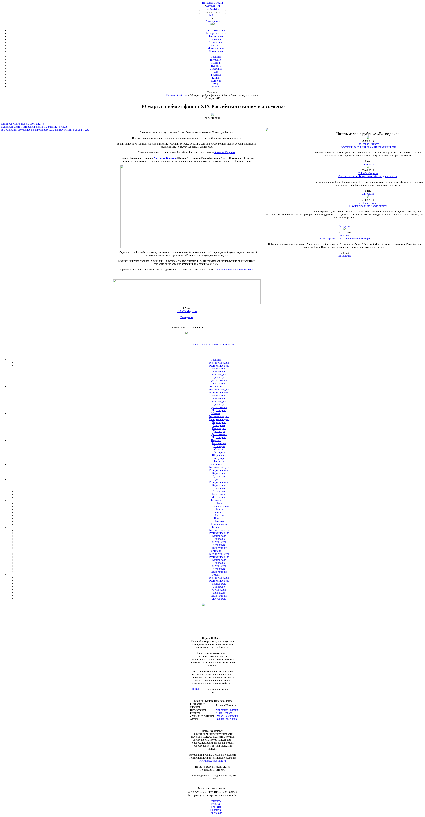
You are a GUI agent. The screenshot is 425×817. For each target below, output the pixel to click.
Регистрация (212, 21)
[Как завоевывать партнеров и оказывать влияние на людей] (212, 123)
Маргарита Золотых (227, 709)
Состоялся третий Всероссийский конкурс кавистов (367, 176)
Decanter (344, 235)
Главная (170, 95)
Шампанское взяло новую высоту (368, 205)
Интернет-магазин (212, 2)
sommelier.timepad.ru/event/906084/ (234, 269)
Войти (212, 15)
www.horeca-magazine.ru (212, 760)
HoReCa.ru (198, 689)
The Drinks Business (368, 143)
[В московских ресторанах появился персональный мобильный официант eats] (212, 126)
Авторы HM (213, 5)
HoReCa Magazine (187, 311)
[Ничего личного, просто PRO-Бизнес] (212, 120)
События (182, 95)
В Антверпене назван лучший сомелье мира (345, 238)
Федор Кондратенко (227, 715)
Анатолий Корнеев (164, 158)
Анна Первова (224, 712)
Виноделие (186, 317)
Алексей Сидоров (224, 152)
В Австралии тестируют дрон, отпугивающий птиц (368, 146)
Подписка (213, 8)
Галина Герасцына (226, 718)
